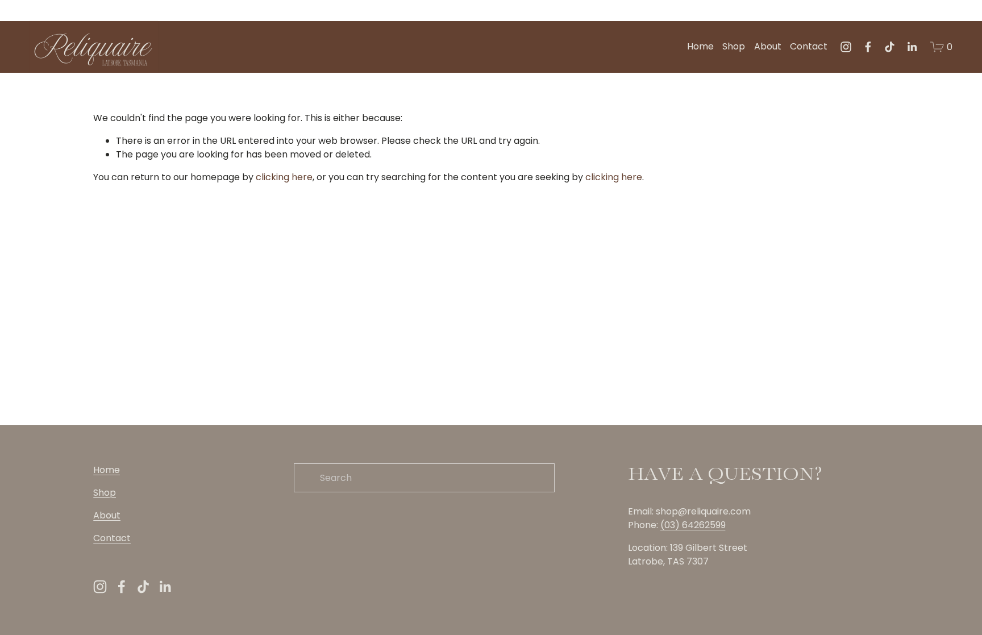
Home (700, 46)
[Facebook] (868, 46)
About (767, 46)
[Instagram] (845, 46)
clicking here (284, 177)
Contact (808, 46)
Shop (733, 46)
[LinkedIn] (911, 46)
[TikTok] (889, 46)
